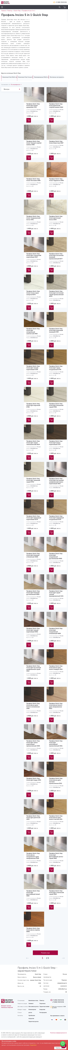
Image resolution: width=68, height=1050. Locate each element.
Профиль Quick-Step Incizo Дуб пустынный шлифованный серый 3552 (33, 668)
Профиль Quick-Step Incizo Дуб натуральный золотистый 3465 (33, 331)
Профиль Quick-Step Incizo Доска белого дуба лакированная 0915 (55, 706)
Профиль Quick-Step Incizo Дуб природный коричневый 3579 (33, 517)
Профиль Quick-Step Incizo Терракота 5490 (56, 179)
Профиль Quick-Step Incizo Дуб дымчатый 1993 (33, 817)
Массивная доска (34, 1006)
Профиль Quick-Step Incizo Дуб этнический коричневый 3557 (33, 255)
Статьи (19, 1012)
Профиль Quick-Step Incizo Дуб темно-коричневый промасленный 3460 (33, 743)
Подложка (42, 1003)
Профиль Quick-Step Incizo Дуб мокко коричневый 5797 (55, 442)
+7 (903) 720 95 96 (58, 1002)
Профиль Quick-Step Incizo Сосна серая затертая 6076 (33, 292)
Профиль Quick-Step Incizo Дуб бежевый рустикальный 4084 (33, 592)
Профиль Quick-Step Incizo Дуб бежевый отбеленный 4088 (33, 555)
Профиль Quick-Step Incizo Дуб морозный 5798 (33, 405)
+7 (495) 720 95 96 (61, 2)
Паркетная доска (33, 1021)
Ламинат (31, 1003)
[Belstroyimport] (7, 1002)
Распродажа (43, 1012)
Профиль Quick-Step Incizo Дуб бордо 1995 (33, 779)
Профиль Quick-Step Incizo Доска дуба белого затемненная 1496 (33, 706)
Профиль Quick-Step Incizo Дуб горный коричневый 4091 (33, 630)
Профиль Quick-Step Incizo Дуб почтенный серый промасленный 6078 (56, 293)
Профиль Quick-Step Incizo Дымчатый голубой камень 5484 (56, 105)
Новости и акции (22, 1003)
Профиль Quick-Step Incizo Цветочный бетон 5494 (55, 218)
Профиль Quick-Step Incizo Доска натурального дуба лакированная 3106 (33, 856)
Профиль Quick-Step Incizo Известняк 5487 (56, 142)
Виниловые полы (33, 1000)
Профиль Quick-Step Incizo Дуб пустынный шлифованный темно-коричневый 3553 (56, 481)
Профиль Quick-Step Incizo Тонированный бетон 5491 (33, 218)
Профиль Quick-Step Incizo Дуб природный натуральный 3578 (56, 517)
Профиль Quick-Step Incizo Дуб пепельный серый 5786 (56, 405)
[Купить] (28, 120)
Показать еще (45, 953)
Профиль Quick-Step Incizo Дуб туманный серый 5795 (33, 480)
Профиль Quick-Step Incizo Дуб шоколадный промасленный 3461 (55, 743)
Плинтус (41, 1000)
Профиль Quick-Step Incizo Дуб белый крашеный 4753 (33, 105)
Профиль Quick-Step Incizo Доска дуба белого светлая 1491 (55, 817)
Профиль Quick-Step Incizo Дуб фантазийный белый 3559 (33, 893)
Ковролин (42, 1009)
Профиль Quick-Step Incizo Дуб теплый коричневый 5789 (33, 367)
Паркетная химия (44, 1006)
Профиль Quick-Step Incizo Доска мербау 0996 (33, 930)
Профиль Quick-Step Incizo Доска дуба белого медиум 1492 (56, 667)
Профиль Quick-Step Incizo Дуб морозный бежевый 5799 (56, 330)
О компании (21, 1000)
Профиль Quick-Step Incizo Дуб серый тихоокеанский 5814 (33, 442)
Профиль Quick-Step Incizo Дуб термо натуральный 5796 (55, 367)
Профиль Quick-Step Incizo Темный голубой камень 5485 (33, 143)
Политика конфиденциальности (58, 1032)
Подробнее (33, 1045)
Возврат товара (22, 1009)
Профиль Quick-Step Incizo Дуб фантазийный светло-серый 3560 (56, 856)
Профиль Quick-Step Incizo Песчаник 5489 (33, 179)
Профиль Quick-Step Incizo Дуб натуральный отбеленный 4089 (55, 631)
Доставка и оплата (23, 1006)
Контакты (20, 1015)
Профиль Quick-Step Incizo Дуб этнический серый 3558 (56, 892)
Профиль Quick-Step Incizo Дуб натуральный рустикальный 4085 (55, 556)
